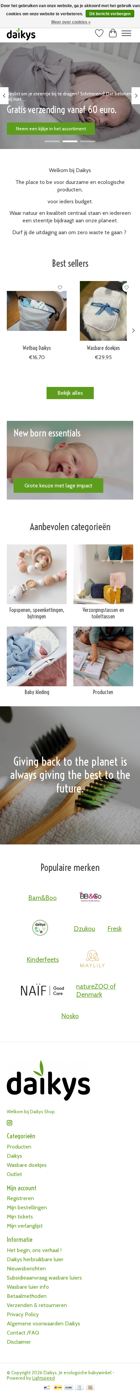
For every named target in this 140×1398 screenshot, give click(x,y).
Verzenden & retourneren (37, 1305)
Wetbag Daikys (37, 347)
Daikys (14, 1156)
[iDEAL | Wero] (58, 1388)
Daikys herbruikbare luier (35, 1259)
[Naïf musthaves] (42, 990)
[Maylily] (92, 959)
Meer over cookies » (71, 22)
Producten (103, 692)
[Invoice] (79, 1388)
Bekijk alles (70, 393)
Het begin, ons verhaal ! (34, 1250)
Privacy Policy (23, 1314)
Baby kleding (36, 692)
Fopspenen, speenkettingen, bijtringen (37, 613)
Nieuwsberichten (26, 1268)
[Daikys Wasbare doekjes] (103, 311)
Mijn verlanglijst (25, 1226)
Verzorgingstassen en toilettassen (103, 613)
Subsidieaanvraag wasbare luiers (44, 1277)
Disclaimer (19, 1342)
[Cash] (90, 1388)
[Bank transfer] (68, 1388)
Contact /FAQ (23, 1332)
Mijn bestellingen (27, 1207)
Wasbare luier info (28, 1287)
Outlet (14, 1174)
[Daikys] (40, 928)
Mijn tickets (20, 1216)
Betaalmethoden (27, 1296)
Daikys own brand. (34, 128)
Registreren (20, 1198)
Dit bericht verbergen (109, 14)
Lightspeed (43, 1378)
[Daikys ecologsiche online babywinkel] (21, 33)
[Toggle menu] (126, 33)
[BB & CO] (90, 897)
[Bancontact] (47, 1388)
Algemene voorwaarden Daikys (43, 1323)
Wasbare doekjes (103, 347)
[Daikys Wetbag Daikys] (37, 311)
